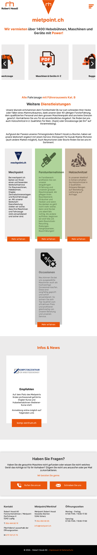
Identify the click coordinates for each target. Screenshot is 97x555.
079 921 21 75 (12, 535)
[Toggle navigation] (90, 6)
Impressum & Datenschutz (61, 550)
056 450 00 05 (42, 521)
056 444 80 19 (12, 523)
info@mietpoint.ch (43, 526)
